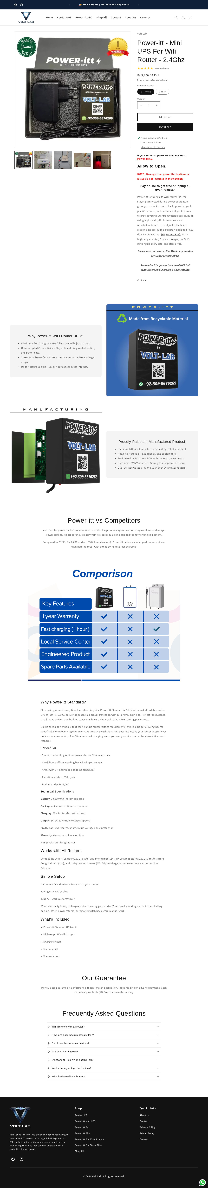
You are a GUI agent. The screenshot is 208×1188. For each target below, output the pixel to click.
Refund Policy (147, 1133)
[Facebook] (13, 1159)
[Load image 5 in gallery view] (102, 160)
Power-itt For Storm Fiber (89, 1145)
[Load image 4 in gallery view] (83, 160)
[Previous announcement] (69, 5)
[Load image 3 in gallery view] (63, 160)
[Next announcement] (138, 5)
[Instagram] (21, 1159)
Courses (144, 1139)
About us (144, 1115)
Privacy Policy (147, 1127)
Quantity (141, 98)
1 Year (162, 91)
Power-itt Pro (82, 1127)
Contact (144, 1121)
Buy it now (165, 126)
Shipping (141, 80)
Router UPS (81, 1115)
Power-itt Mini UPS (85, 1121)
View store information (153, 147)
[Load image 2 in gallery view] (43, 160)
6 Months (146, 91)
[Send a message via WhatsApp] (202, 1182)
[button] (176, 17)
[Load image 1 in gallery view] (24, 160)
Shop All (79, 1151)
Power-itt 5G (145, 158)
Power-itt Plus (82, 1133)
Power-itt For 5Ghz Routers (89, 1139)
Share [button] (144, 279)
